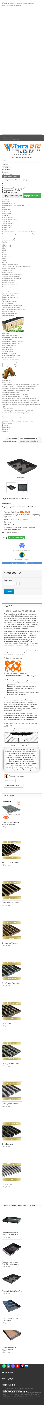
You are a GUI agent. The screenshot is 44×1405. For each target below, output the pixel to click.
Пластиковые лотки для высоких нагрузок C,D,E (18, 234)
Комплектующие (7, 291)
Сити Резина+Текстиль (11, 983)
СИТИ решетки (7, 339)
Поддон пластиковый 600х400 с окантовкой (10, 1263)
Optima (4, 260)
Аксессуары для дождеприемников (14, 309)
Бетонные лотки (7, 236)
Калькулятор (6, 419)
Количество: (8, 580)
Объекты (5, 429)
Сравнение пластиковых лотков (12, 415)
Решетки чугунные (8, 287)
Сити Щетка (6, 1023)
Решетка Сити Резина (10, 862)
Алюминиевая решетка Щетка (12, 343)
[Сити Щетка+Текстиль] (12, 1051)
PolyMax (4, 230)
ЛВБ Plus (5, 258)
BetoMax (5, 254)
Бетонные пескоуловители (11, 277)
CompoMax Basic (7, 270)
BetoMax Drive (6, 256)
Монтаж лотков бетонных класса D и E (15, 396)
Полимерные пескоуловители (12, 279)
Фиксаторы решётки (8, 295)
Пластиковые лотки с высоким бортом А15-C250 (18, 232)
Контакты (5, 431)
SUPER (4, 262)
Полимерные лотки (8, 268)
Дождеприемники (7, 303)
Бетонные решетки (8, 289)
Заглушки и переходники (10, 293)
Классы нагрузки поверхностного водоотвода (17, 411)
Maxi (3, 244)
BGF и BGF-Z (6, 246)
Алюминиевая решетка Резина (12, 341)
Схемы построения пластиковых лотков (15, 390)
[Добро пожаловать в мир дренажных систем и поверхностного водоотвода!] (22, 68)
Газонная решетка (8, 315)
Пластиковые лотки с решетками (13, 205)
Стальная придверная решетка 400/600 (10, 823)
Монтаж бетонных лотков (10, 392)
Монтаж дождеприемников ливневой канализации (19, 398)
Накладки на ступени (9, 354)
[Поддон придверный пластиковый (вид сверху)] (22, 487)
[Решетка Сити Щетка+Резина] (12, 931)
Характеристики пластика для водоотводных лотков (20, 417)
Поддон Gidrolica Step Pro (12, 1291)
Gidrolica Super (7, 224)
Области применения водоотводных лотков (16, 413)
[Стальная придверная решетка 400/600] (12, 810)
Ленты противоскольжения (11, 356)
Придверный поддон (9, 345)
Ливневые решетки (8, 281)
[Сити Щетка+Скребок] (12, 1091)
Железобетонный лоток (10, 264)
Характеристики (7, 409)
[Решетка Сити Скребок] (12, 1172)
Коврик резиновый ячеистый (11, 360)
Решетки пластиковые (9, 285)
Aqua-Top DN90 (7, 209)
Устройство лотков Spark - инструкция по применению (20, 400)
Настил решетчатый (8, 311)
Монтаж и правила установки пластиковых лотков (19, 386)
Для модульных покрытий (10, 366)
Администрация (7, 137)
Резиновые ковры (8, 358)
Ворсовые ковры (7, 347)
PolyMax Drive (6, 228)
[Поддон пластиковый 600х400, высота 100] (12, 1220)
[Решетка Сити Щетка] (12, 1011)
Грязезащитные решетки (10, 335)
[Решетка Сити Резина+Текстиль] (12, 971)
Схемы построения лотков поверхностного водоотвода (20, 384)
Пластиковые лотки (8, 203)
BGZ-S (4, 252)
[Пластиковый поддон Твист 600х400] (12, 1306)
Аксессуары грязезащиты (10, 362)
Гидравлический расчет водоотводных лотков (17, 421)
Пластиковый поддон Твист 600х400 (10, 1319)
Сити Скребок (7, 1184)
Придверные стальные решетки (12, 337)
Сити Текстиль (7, 1144)
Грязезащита (6, 333)
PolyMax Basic (7, 226)
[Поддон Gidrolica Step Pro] (12, 1279)
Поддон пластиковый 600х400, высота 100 (10, 1234)
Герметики (5, 299)
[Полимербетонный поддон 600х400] (12, 1335)
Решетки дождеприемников (11, 307)
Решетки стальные (8, 283)
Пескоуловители (7, 272)
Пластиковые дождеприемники (12, 305)
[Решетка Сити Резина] (12, 850)
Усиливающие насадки (9, 301)
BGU (3, 248)
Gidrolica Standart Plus (9, 219)
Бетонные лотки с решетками (12, 238)
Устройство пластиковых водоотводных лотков (18, 388)
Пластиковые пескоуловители (12, 274)
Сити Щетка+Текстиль (10, 1064)
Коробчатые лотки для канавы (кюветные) (16, 266)
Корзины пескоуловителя (10, 297)
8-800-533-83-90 (22, 154)
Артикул (5, 503)
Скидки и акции (7, 423)
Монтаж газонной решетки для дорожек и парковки (19, 402)
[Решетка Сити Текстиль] (12, 1132)
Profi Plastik (6, 215)
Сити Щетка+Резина (9, 943)
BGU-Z (4, 250)
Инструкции (6, 382)
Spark (4, 207)
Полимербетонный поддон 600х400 (9, 1349)
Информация (6, 380)
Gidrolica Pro (6, 221)
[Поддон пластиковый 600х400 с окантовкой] (12, 1250)
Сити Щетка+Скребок (10, 1104)
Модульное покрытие (9, 349)
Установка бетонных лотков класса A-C (15, 394)
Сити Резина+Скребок (10, 903)
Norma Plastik (6, 213)
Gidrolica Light (6, 211)
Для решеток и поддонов (10, 364)
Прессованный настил (9, 313)
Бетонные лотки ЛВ (8, 240)
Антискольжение (7, 351)
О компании (6, 427)
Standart (4, 242)
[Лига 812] (22, 148)
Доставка (5, 425)
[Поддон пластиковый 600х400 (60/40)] (11, 487)
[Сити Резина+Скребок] (12, 890)
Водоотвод (5, 201)
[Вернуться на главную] (4, 438)
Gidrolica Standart (7, 217)
